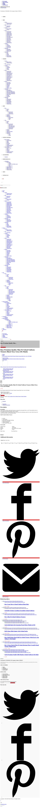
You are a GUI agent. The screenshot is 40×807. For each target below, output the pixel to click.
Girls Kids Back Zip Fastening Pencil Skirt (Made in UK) (20, 625)
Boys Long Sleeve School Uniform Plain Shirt (17, 604)
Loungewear (9, 216)
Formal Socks (9, 201)
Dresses (8, 234)
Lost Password (4, 337)
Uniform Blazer (9, 315)
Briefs (8, 224)
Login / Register (5, 2)
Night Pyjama (9, 220)
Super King (11, 323)
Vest (7, 223)
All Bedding (7, 319)
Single (10, 321)
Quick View (21, 601)
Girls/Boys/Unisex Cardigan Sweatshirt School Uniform (19, 610)
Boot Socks (8, 206)
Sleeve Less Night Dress (11, 259)
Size (1, 393)
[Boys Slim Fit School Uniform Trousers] (5, 365)
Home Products (5, 318)
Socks (6, 200)
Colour (1, 392)
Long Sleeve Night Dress (11, 261)
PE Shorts (8, 306)
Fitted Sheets (9, 324)
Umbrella (6, 317)
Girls (5, 285)
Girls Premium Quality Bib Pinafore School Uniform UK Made (22, 654)
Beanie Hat (8, 196)
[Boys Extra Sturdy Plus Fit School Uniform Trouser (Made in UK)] (13, 358)
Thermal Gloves (9, 193)
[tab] (21, 404)
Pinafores (8, 312)
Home (3, 190)
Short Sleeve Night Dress (11, 260)
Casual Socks (9, 202)
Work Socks (9, 212)
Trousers (8, 280)
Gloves (6, 192)
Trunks (8, 225)
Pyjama (8, 263)
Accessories (4, 316)
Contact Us (4, 329)
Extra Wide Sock (9, 242)
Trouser (8, 237)
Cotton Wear (9, 270)
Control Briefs (9, 269)
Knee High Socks (12, 292)
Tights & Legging (9, 296)
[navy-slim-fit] (8, 378)
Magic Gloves (9, 194)
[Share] (1, 805)
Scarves (6, 198)
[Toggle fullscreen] (2, 805)
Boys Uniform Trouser (17, 396)
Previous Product (5, 357)
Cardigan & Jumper (10, 314)
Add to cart (2, 395)
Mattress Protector (10, 325)
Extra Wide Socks (10, 207)
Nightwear (6, 218)
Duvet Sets (8, 320)
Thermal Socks (9, 248)
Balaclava (8, 197)
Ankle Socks (11, 277)
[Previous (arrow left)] (0, 806)
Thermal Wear (9, 271)
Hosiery (6, 249)
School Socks (9, 303)
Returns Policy (4, 677)
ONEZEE (8, 264)
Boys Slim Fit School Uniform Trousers (15, 617)
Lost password (4, 669)
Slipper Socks (9, 245)
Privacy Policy (4, 675)
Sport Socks (9, 209)
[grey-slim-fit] (8, 373)
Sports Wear (9, 217)
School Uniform (5, 301)
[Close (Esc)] (0, 805)
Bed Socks (8, 211)
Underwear (6, 222)
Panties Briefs (9, 268)
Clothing (6, 233)
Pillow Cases (9, 326)
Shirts (8, 214)
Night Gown (9, 221)
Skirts (8, 311)
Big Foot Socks (9, 205)
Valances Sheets (9, 327)
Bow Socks (11, 290)
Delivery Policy (5, 676)
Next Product (4, 359)
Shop (3, 328)
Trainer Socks (9, 210)
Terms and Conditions (6, 674)
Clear (11, 393)
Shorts (8, 236)
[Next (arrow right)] (1, 806)
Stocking (8, 253)
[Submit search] (10, 339)
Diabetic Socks (9, 203)
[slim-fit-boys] (13, 366)
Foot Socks (8, 250)
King (9, 322)
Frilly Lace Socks (12, 291)
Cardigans (8, 215)
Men (3, 191)
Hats (5, 195)
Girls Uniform (7, 309)
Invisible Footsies (9, 244)
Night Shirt (8, 219)
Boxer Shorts (9, 226)
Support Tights (9, 255)
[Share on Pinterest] (21, 797)
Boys (5, 273)
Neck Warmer (9, 199)
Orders (3, 3)
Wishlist (3, 4)
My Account (4, 1)
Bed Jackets (9, 257)
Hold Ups (8, 252)
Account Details (5, 668)
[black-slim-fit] (8, 376)
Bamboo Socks (9, 204)
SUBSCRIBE (13, 682)
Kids (3, 272)
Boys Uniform (7, 302)
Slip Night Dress (9, 258)
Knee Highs (9, 251)
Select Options (3, 347)
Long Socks (9, 208)
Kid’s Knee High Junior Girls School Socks (16, 631)
